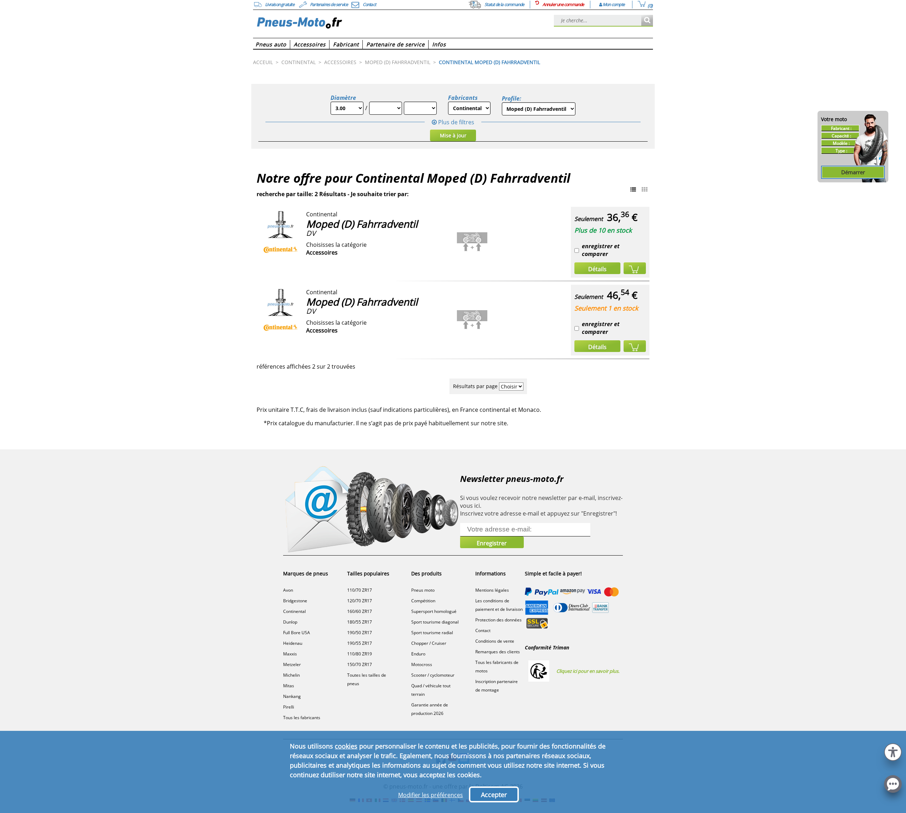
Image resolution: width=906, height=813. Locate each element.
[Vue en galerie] (644, 189)
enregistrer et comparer (601, 250)
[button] (893, 751)
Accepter (494, 794)
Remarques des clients (497, 652)
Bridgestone (295, 601)
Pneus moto (423, 590)
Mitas (288, 686)
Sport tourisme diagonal (435, 622)
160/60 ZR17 (359, 611)
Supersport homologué (434, 611)
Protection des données (498, 620)
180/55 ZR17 (359, 622)
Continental (294, 611)
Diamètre (343, 98)
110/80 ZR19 (359, 654)
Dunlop (290, 622)
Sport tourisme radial (432, 633)
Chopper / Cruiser (428, 643)
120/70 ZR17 (359, 601)
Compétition (423, 601)
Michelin (291, 675)
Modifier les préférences (430, 795)
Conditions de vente (494, 641)
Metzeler (292, 664)
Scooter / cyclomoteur (432, 675)
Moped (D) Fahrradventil (362, 224)
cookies (346, 746)
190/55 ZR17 (359, 643)
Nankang (292, 696)
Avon (288, 590)
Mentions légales (492, 590)
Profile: (511, 98)
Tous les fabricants (301, 718)
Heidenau (292, 643)
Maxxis (290, 654)
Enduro (418, 654)
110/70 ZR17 (359, 590)
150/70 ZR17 (359, 664)
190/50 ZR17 (359, 633)
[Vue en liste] (633, 189)
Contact (483, 630)
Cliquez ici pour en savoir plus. (587, 671)
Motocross (421, 664)
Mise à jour (453, 135)
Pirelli (288, 707)
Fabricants (463, 98)
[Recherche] (647, 21)
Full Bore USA (296, 633)
